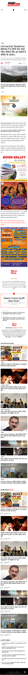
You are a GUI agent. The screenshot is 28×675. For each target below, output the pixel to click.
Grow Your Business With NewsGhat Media (14, 673)
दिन (13, 223)
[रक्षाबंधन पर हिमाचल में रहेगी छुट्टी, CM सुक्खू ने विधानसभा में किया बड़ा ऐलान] (14, 353)
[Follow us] (25, 10)
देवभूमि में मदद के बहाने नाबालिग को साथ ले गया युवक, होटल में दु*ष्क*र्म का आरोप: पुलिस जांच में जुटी (13, 388)
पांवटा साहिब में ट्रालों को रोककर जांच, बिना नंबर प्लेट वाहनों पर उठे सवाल (14, 459)
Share (2, 67)
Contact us (16, 671)
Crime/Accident (5, 385)
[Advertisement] (14, 26)
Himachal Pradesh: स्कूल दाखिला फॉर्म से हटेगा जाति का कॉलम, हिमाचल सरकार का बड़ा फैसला (13, 435)
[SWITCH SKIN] (13, 10)
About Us (11, 671)
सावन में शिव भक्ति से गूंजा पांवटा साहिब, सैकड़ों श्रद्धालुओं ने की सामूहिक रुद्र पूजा (13, 412)
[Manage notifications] (25, 672)
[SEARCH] (26, 10)
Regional (7, 409)
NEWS (2, 362)
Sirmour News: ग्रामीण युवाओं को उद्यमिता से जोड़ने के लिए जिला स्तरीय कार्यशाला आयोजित (13, 482)
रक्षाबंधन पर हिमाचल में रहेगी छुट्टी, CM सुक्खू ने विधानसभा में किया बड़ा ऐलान (14, 365)
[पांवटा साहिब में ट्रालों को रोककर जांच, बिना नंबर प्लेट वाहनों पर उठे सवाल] (14, 447)
